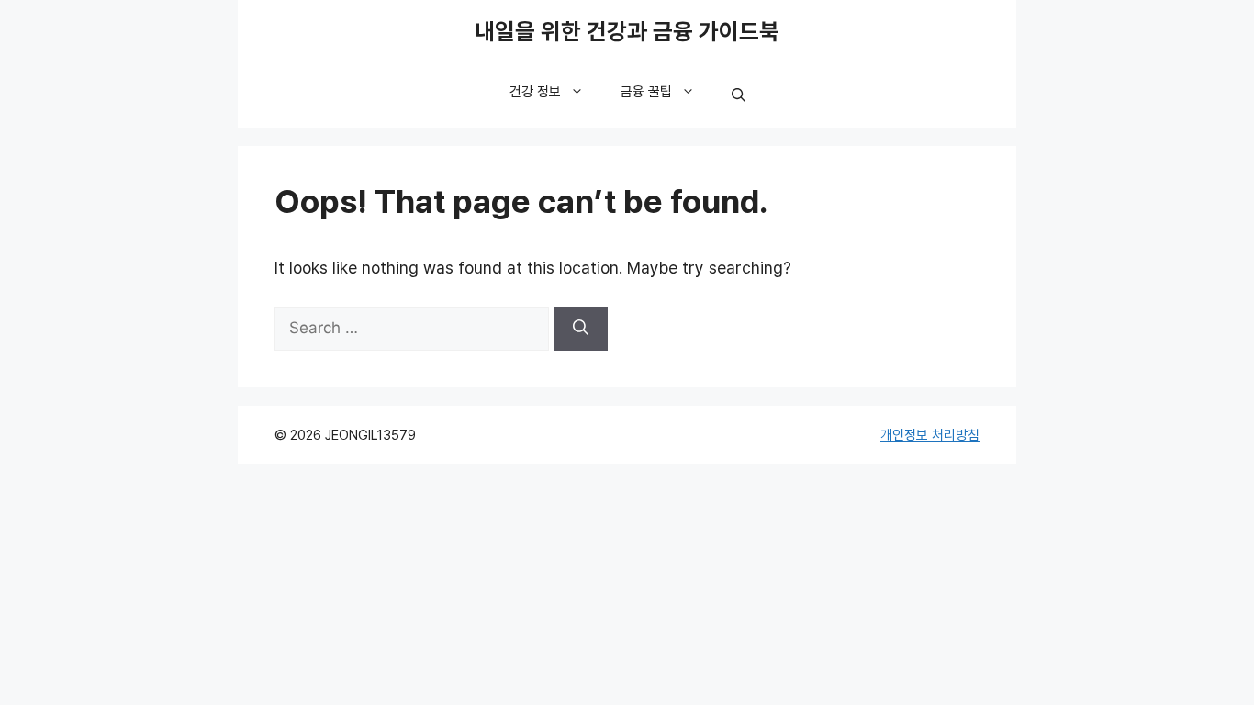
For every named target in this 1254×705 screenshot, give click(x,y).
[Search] (581, 329)
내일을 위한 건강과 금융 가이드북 (627, 32)
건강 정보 (535, 91)
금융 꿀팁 (646, 91)
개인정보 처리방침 (930, 435)
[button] (738, 96)
